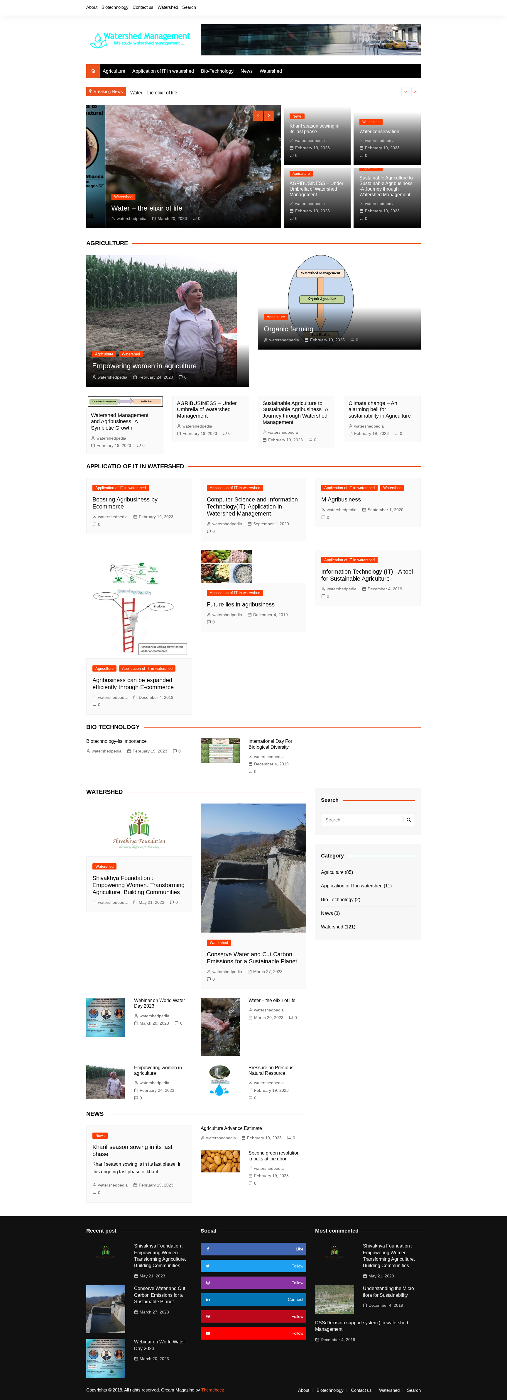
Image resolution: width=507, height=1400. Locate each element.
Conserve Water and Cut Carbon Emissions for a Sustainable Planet (159, 1295)
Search (189, 7)
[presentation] (405, 91)
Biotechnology (115, 7)
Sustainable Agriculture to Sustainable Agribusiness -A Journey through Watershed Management (295, 412)
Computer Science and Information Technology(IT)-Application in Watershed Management (252, 506)
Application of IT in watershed (163, 71)
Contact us (143, 7)
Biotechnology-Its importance (116, 741)
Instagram (396, 8)
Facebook (376, 8)
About (91, 7)
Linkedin (416, 8)
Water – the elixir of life (153, 91)
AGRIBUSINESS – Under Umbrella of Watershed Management (316, 189)
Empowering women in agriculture (144, 366)
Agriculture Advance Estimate (231, 1128)
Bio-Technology (217, 71)
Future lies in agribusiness (241, 604)
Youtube (406, 8)
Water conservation (379, 131)
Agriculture (114, 71)
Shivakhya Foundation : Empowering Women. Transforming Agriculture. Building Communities (138, 885)
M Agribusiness (341, 499)
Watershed (168, 7)
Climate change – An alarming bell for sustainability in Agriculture (380, 409)
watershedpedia (112, 218)
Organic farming (288, 329)
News (247, 71)
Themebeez (212, 1389)
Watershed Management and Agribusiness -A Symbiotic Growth (119, 421)
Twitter (386, 8)
